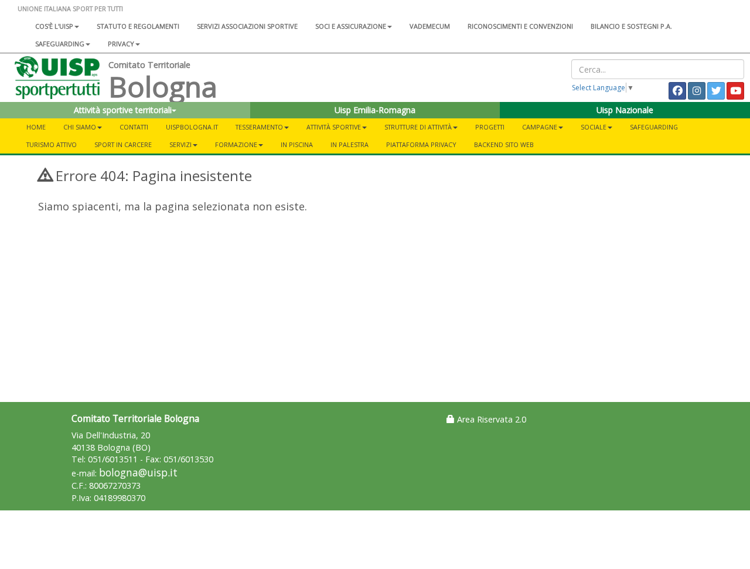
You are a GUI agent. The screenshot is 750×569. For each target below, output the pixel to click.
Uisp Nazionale (624, 109)
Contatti (134, 126)
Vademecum (430, 26)
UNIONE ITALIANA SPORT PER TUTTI (70, 8)
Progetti (489, 126)
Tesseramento (259, 126)
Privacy (121, 43)
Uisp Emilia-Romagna (375, 109)
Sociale (593, 126)
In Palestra (349, 144)
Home (36, 126)
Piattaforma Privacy (421, 144)
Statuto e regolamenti (138, 26)
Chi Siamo (79, 126)
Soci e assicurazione (350, 26)
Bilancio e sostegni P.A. (631, 26)
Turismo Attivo (51, 144)
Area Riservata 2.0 (490, 419)
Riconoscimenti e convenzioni (520, 26)
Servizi (180, 144)
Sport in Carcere (123, 144)
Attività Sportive (333, 126)
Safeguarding (654, 126)
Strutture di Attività (418, 126)
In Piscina (297, 144)
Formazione (236, 144)
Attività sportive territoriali (123, 109)
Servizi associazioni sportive (247, 26)
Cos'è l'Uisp (54, 26)
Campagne (539, 126)
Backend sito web (504, 144)
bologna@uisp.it (138, 472)
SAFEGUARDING (59, 43)
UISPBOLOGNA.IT (192, 126)
